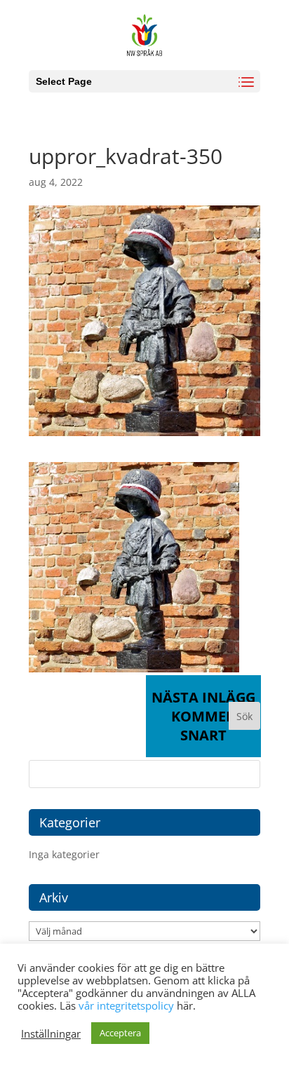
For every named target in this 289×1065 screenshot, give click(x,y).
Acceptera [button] (120, 1032)
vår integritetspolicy (126, 1005)
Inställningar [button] (51, 1033)
